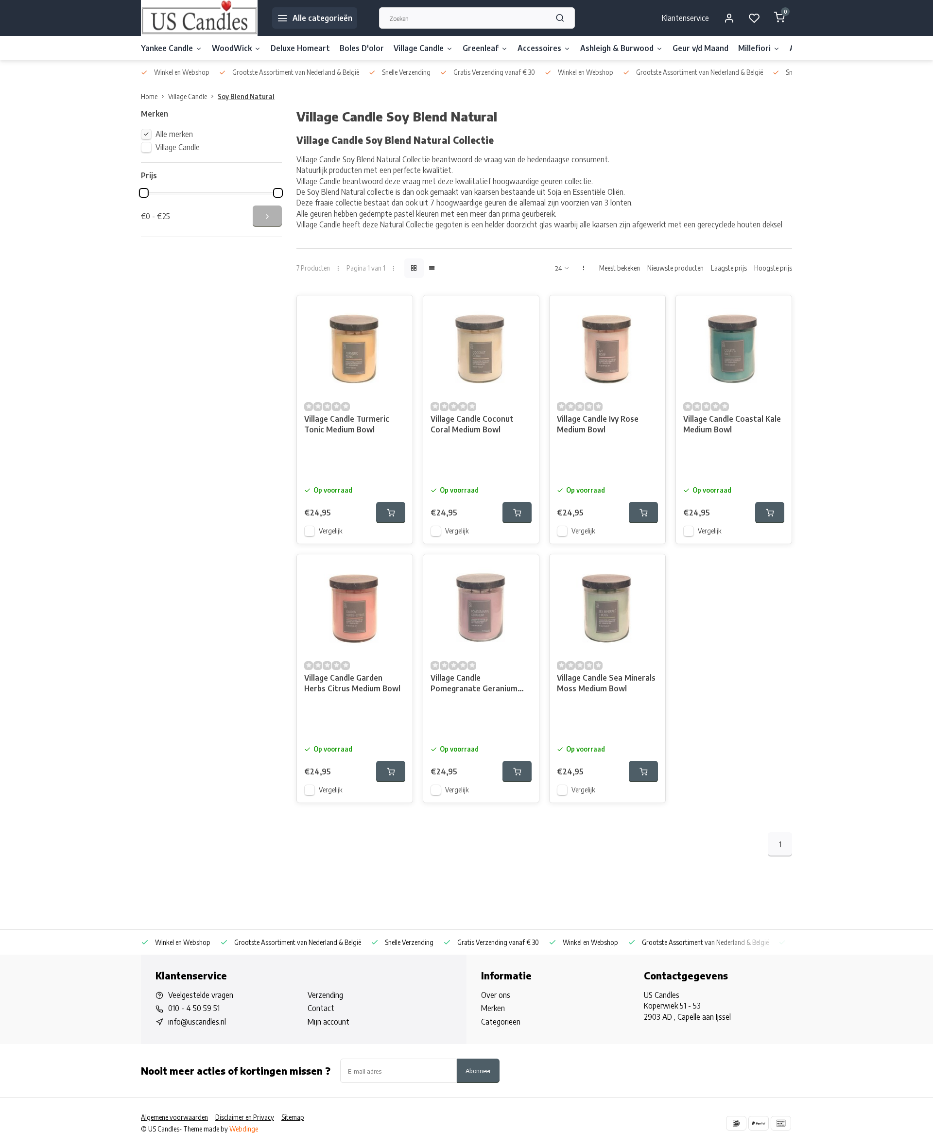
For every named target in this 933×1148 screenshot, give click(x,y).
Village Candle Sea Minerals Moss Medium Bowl (606, 683)
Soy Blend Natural (246, 96)
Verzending (325, 995)
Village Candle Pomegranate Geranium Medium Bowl (474, 684)
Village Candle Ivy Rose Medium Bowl (598, 424)
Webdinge (243, 1129)
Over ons (495, 995)
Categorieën (500, 1022)
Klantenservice (685, 18)
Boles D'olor (362, 48)
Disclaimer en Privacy (244, 1117)
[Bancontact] (781, 1123)
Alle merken (174, 134)
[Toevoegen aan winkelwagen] (390, 512)
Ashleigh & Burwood (617, 48)
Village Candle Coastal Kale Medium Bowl (732, 424)
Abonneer (478, 1070)
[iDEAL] (736, 1123)
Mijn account (328, 1022)
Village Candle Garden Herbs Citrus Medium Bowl (352, 683)
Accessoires (539, 48)
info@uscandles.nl (197, 1022)
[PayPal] (758, 1123)
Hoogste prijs (773, 268)
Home (149, 96)
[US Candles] (199, 18)
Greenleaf (481, 48)
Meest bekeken (619, 268)
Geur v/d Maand (700, 48)
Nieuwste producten (675, 268)
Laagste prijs (729, 268)
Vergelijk (331, 531)
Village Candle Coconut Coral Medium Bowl (472, 424)
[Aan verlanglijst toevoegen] (398, 310)
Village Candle (419, 48)
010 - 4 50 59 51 (194, 1008)
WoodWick (232, 48)
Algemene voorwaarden (174, 1117)
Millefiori (754, 48)
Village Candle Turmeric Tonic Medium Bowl (346, 424)
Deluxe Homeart (300, 48)
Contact (321, 1008)
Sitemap (292, 1117)
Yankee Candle (167, 48)
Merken (493, 1008)
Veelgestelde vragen (200, 995)
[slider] (144, 193)
